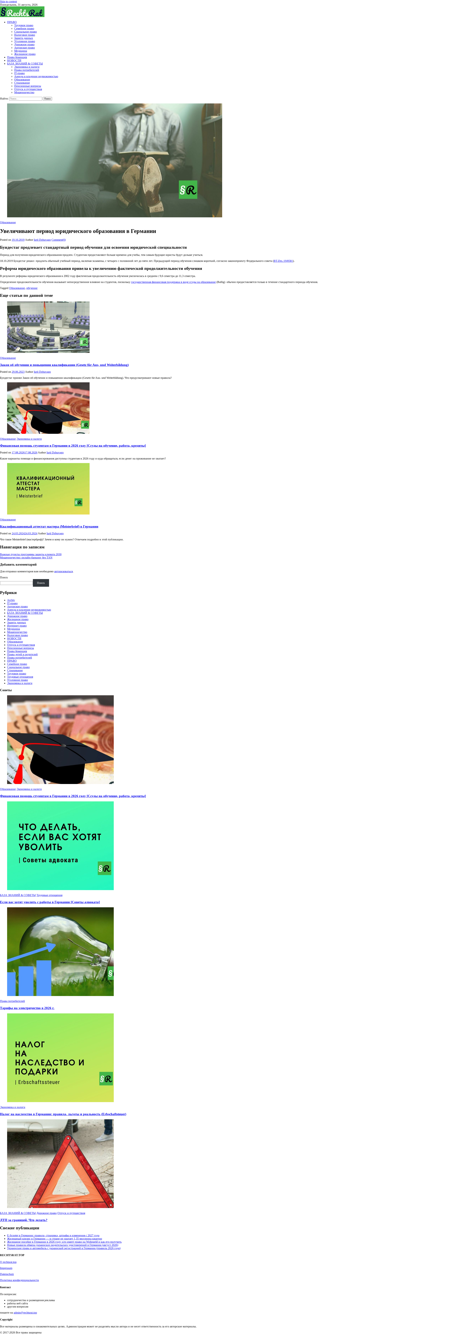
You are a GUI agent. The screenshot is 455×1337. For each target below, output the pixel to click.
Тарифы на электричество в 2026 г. (27, 1008)
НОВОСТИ (14, 60)
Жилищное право (25, 54)
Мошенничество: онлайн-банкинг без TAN (26, 557)
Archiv (11, 600)
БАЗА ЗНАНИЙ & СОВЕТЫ (25, 63)
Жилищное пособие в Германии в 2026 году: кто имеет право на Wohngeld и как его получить (64, 1241)
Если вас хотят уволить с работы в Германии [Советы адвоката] (50, 902)
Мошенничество (24, 92)
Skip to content (8, 1)
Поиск (4, 577)
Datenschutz (7, 1274)
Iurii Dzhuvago (42, 239)
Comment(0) (59, 239)
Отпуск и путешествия (28, 89)
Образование (22, 79)
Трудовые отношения (20, 676)
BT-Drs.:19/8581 (283, 260)
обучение (32, 288)
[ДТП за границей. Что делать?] (227, 1164)
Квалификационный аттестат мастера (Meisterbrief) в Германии (49, 526)
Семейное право (24, 28)
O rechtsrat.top (8, 1262)
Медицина (20, 50)
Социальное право (25, 31)
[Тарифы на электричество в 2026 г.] (227, 952)
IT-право (19, 73)
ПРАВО (12, 22)
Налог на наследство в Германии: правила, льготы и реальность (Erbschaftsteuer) (63, 1114)
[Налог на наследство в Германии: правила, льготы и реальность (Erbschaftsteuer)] (227, 1058)
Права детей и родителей (22, 654)
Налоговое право (24, 34)
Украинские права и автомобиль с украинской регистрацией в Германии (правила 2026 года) (64, 1248)
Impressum (6, 1268)
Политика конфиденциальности (19, 1280)
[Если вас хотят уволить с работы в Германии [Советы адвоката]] (227, 846)
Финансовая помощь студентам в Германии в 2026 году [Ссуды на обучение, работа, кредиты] (73, 445)
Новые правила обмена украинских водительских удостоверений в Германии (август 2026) (62, 1245)
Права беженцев (17, 57)
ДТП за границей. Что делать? (23, 1220)
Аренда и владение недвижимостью (36, 76)
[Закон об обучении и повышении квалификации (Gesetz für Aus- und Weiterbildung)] (227, 327)
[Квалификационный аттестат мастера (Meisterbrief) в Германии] (227, 489)
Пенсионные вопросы (27, 85)
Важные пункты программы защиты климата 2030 (30, 554)
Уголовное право (24, 41)
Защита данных (23, 38)
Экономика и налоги (26, 66)
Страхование (22, 82)
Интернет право (17, 625)
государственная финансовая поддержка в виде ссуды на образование (173, 282)
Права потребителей (26, 69)
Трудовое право (23, 25)
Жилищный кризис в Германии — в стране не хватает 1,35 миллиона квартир (54, 1238)
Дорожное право (24, 44)
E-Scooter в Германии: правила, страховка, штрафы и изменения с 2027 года (53, 1235)
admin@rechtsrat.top (25, 1312)
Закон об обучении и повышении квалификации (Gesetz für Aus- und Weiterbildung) (64, 365)
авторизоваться (63, 571)
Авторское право (24, 47)
